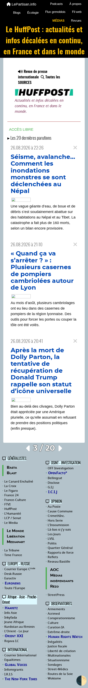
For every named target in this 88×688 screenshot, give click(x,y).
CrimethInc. (56, 516)
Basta (12, 467)
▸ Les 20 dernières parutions (29, 138)
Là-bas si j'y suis (59, 529)
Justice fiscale (57, 646)
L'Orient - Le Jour (16, 631)
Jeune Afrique (14, 622)
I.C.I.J (52, 492)
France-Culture (15, 500)
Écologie (33, 12)
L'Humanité (12, 513)
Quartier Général (60, 548)
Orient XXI (14, 636)
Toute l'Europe (14, 588)
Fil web (76, 11)
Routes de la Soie (60, 674)
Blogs (17, 12)
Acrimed (54, 613)
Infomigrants (13, 669)
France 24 (11, 495)
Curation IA (56, 627)
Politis (52, 543)
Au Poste (54, 506)
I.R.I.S (8, 674)
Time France (13, 555)
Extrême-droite (59, 632)
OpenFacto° (57, 473)
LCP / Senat (12, 518)
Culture (53, 623)
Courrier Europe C (19, 569)
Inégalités (55, 642)
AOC (54, 570)
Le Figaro (11, 490)
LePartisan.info (24, 4)
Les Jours (54, 534)
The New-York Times (21, 679)
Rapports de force (61, 552)
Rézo (54, 586)
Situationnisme (59, 660)
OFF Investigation (60, 468)
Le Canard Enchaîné (18, 481)
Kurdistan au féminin (19, 626)
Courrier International (20, 655)
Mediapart (16, 542)
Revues (76, 20)
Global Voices (16, 664)
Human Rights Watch (65, 636)
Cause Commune (60, 511)
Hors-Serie (55, 520)
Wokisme (54, 678)
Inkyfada (10, 617)
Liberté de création (62, 651)
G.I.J (50, 487)
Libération (16, 536)
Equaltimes (12, 660)
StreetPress (56, 595)
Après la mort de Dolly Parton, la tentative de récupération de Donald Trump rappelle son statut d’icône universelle (41, 371)
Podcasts (56, 4)
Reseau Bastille (59, 561)
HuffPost (10, 509)
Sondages (55, 664)
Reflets (53, 557)
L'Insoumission (58, 525)
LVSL (51, 538)
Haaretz (11, 608)
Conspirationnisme (61, 618)
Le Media (11, 523)
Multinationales (59, 655)
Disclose (54, 483)
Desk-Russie (13, 574)
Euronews (12, 583)
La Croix (10, 486)
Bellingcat (55, 478)
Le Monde (15, 531)
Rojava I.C (11, 641)
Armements (56, 609)
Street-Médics (58, 669)
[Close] (75, 148)
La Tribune (11, 550)
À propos (75, 4)
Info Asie (10, 613)
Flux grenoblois (55, 11)
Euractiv (10, 578)
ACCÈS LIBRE (21, 129)
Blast (12, 473)
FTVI (7, 504)
